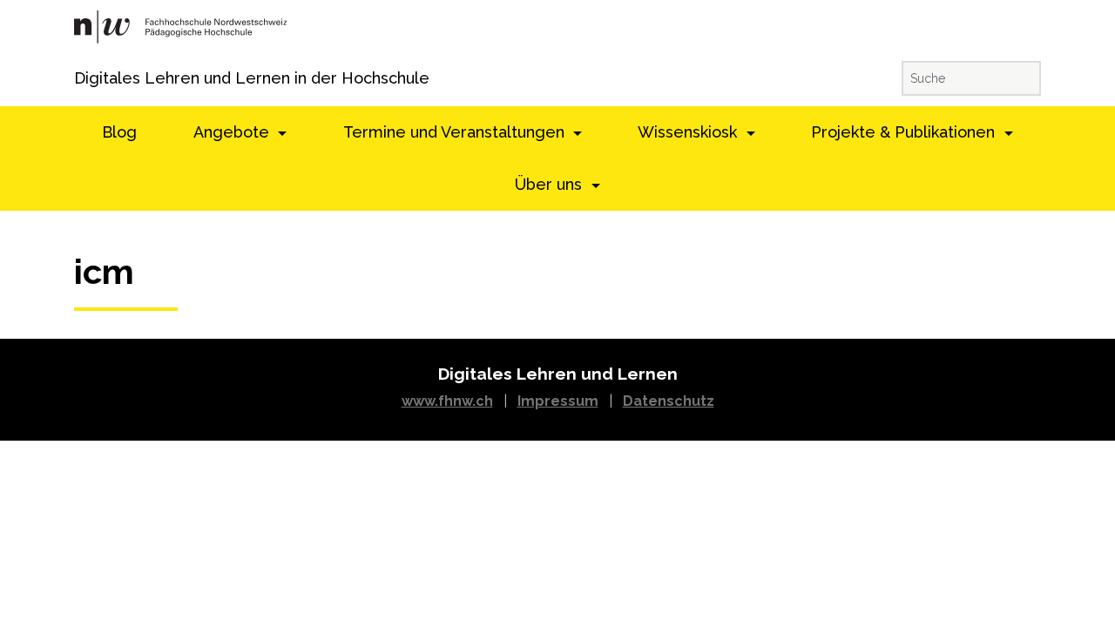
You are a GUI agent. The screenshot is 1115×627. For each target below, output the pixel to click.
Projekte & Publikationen (905, 132)
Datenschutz (668, 401)
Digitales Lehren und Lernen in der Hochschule (98, 78)
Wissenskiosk (689, 132)
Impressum (557, 401)
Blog (119, 132)
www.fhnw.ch (447, 401)
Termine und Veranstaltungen (456, 132)
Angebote (233, 132)
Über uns (550, 184)
